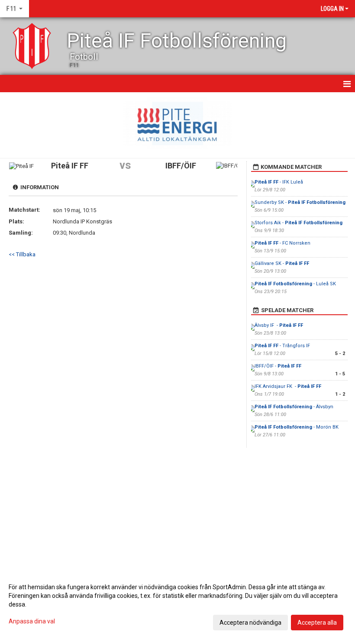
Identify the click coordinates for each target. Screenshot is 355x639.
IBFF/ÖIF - (278, 366)
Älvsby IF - (279, 325)
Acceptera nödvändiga (250, 622)
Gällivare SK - (282, 263)
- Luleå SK (295, 284)
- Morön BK (297, 427)
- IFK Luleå (279, 182)
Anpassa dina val (32, 621)
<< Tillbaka (22, 254)
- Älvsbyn (294, 407)
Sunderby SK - (300, 202)
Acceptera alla (317, 622)
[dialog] (177, 604)
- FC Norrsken (282, 243)
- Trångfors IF (283, 346)
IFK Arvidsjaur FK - (288, 386)
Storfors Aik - (298, 223)
